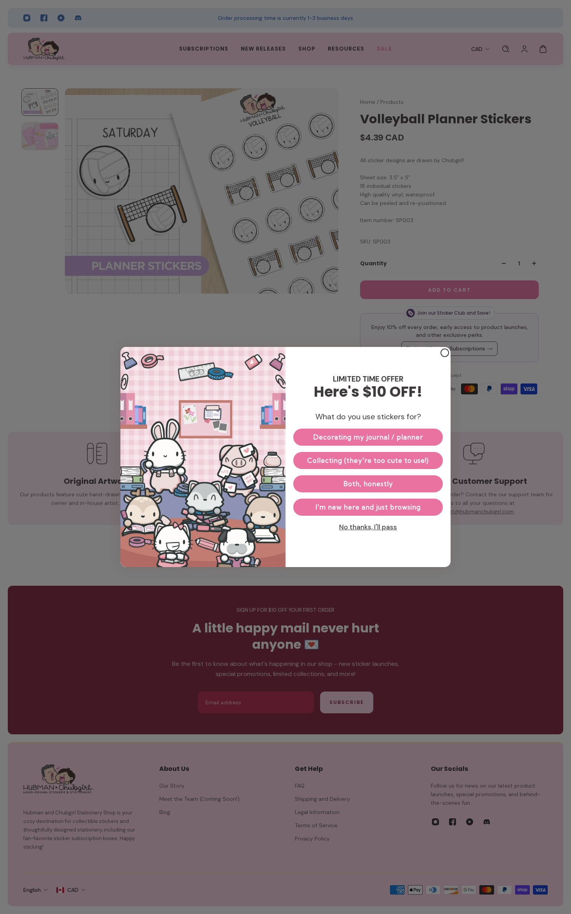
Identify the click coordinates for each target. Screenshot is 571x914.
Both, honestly (368, 484)
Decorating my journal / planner (368, 437)
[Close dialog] (445, 353)
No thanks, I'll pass (368, 527)
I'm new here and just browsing (368, 507)
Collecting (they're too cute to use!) (368, 460)
